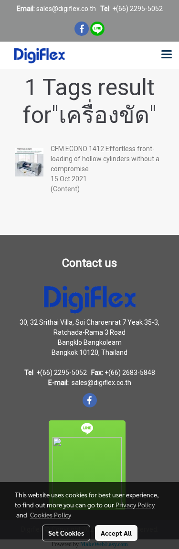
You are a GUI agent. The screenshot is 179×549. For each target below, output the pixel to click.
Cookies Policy (50, 514)
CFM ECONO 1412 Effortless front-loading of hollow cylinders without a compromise (105, 159)
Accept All (116, 532)
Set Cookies (66, 532)
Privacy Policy (135, 504)
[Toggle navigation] (166, 55)
